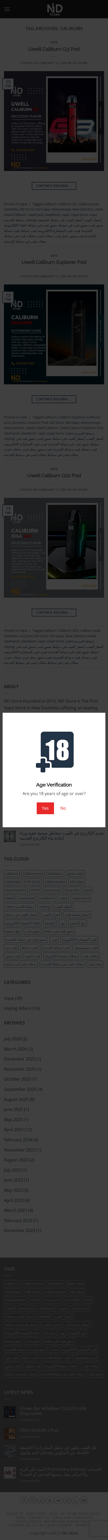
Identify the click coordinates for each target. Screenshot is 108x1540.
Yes (45, 808)
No (63, 808)
